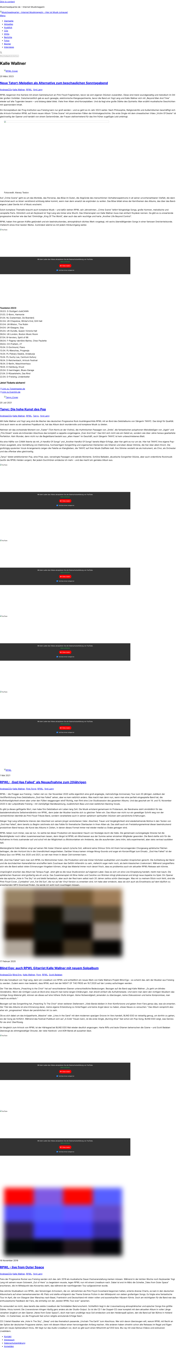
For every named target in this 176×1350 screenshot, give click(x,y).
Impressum (9, 1340)
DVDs (6, 34)
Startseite (8, 21)
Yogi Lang (37, 89)
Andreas (4, 89)
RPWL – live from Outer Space (22, 1267)
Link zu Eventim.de (11, 392)
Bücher (7, 44)
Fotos (6, 40)
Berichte (8, 37)
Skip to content (7, 1)
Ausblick (8, 27)
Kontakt (7, 1336)
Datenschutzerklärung (14, 1343)
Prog (38, 974)
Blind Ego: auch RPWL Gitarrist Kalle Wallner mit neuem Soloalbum (49, 968)
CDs (6, 30)
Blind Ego (17, 974)
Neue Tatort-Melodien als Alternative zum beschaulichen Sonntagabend (54, 83)
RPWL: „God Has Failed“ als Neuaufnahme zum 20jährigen (43, 782)
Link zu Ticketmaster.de (13, 389)
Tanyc (36, 416)
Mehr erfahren (65, 261)
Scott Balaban (55, 974)
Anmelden (9, 1346)
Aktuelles (8, 24)
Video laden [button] (66, 266)
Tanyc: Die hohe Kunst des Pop (23, 409)
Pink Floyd (31, 789)
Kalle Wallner (19, 89)
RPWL (29, 89)
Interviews (9, 47)
